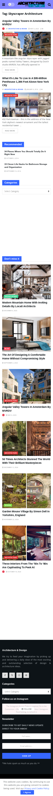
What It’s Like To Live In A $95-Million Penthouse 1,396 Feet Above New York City (25, 82)
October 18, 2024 (14, 572)
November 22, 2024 (11, 519)
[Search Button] (49, 4)
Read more (11, 69)
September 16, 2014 (13, 171)
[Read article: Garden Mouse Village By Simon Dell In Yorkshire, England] (26, 490)
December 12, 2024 (11, 467)
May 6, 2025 (34, 29)
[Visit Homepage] (31, 4)
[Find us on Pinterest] (26, 675)
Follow (27, 709)
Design (8, 505)
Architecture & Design (17, 29)
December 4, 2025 (10, 311)
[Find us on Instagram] (19, 675)
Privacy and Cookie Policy (36, 788)
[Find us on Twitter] (12, 675)
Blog (7, 348)
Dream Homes (11, 296)
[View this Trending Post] (3, 29)
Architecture (11, 35)
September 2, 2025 (11, 363)
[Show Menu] (3, 4)
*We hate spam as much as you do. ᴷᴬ (20, 763)
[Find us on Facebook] (5, 675)
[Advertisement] (26, 225)
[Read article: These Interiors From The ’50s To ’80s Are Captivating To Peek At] (26, 543)
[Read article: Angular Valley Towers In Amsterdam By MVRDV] (26, 44)
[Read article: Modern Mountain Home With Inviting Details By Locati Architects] (26, 281)
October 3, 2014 (12, 158)
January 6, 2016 (32, 89)
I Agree (27, 792)
